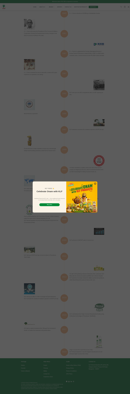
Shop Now (49, 204)
